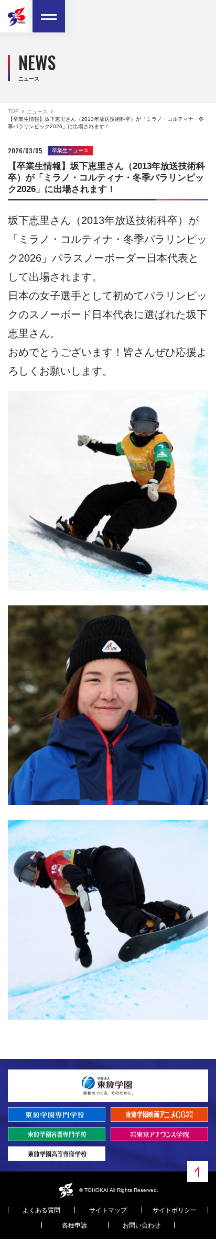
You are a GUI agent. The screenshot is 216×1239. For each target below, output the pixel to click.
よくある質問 (41, 1210)
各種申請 (74, 1225)
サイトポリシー (175, 1210)
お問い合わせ (141, 1225)
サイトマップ (108, 1210)
